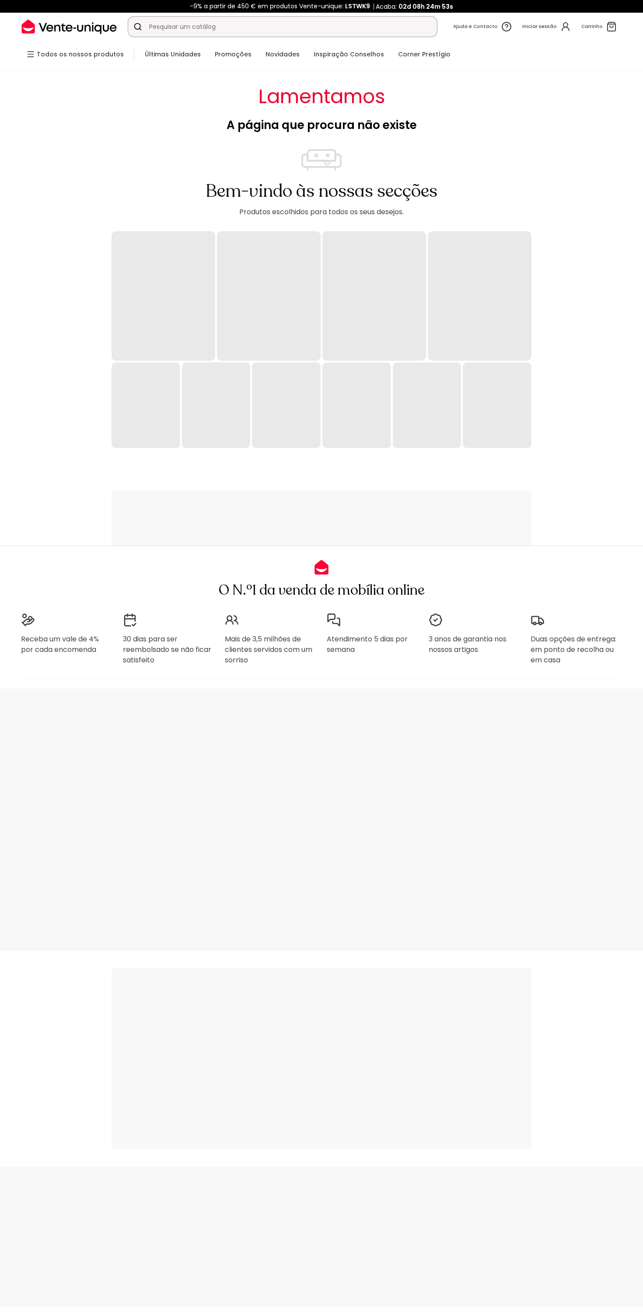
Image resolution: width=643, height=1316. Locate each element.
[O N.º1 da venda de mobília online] (69, 26)
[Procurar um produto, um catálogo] (137, 26)
